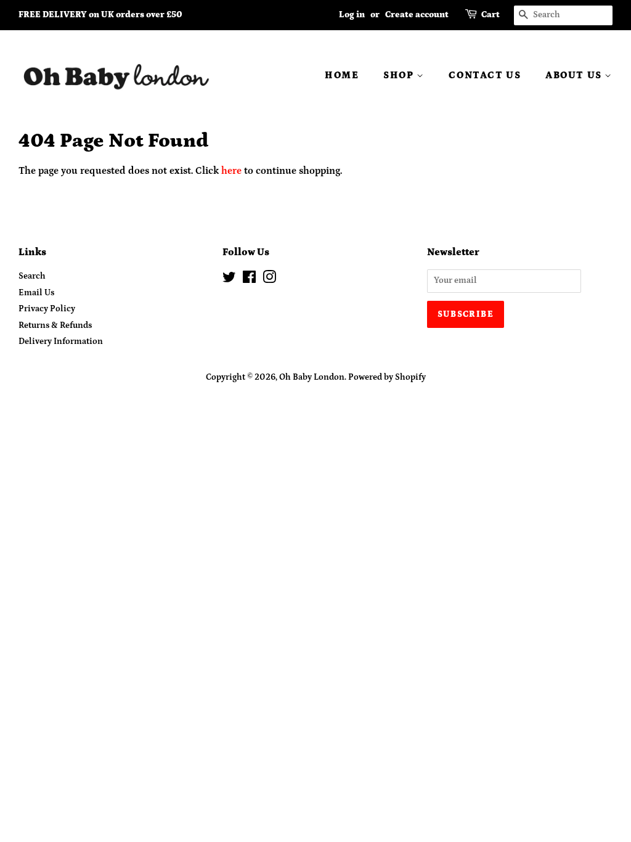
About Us (575, 75)
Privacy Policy (46, 309)
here (231, 170)
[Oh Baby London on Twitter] (229, 280)
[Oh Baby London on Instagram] (269, 280)
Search (32, 276)
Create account (417, 15)
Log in (352, 15)
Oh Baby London (311, 377)
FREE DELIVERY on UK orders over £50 (100, 15)
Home (342, 75)
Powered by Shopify (387, 377)
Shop (400, 75)
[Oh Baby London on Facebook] (249, 280)
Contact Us (485, 75)
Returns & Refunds (55, 325)
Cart (490, 15)
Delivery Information (60, 341)
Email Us (36, 293)
